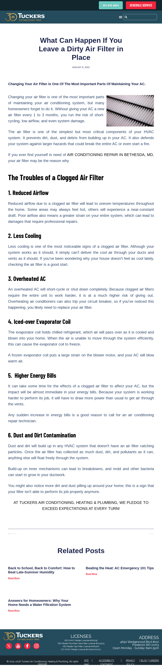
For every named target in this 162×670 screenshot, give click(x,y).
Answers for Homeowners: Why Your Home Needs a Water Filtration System (39, 603)
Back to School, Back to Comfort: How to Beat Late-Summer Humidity (41, 570)
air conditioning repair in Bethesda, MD (110, 155)
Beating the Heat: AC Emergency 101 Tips (120, 568)
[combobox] (140, 17)
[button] (120, 17)
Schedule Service (141, 5)
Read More (14, 578)
